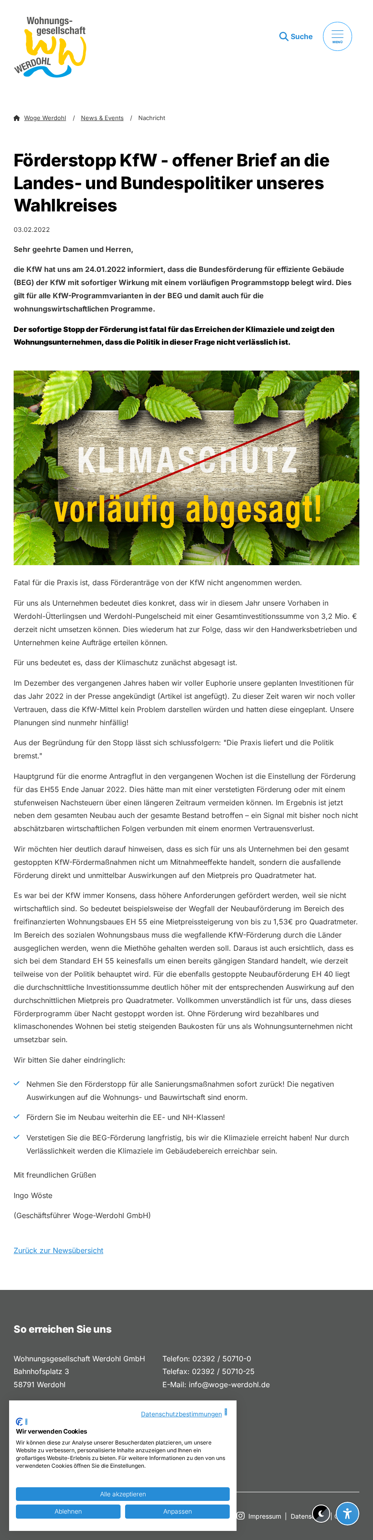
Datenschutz (309, 1516)
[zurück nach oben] (347, 1491)
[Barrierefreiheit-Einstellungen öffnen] (347, 1513)
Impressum (264, 1516)
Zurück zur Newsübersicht (58, 1250)
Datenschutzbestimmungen (181, 1414)
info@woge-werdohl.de (229, 1384)
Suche (302, 36)
